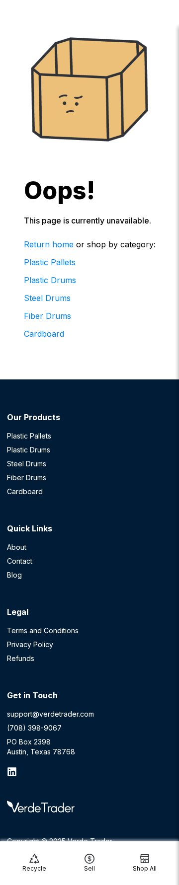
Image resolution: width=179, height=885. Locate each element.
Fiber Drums (47, 316)
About (16, 547)
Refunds (20, 658)
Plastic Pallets (50, 262)
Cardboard (44, 334)
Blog (14, 575)
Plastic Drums (50, 280)
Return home (49, 244)
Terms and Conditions (43, 630)
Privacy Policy (30, 644)
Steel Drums (47, 298)
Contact (19, 561)
